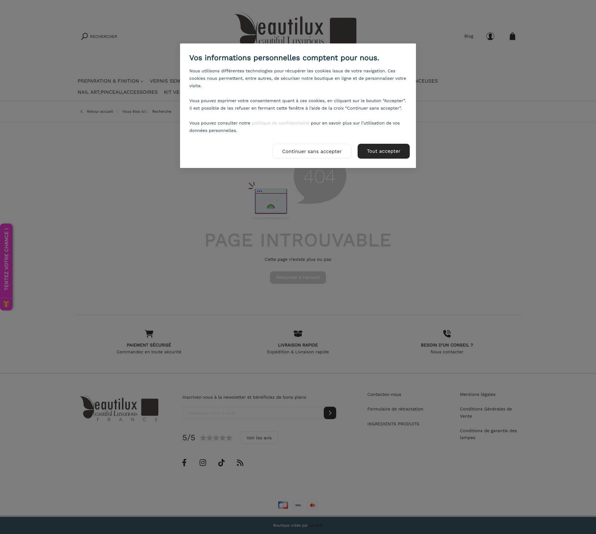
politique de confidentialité (280, 123)
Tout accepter (383, 151)
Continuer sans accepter (312, 151)
